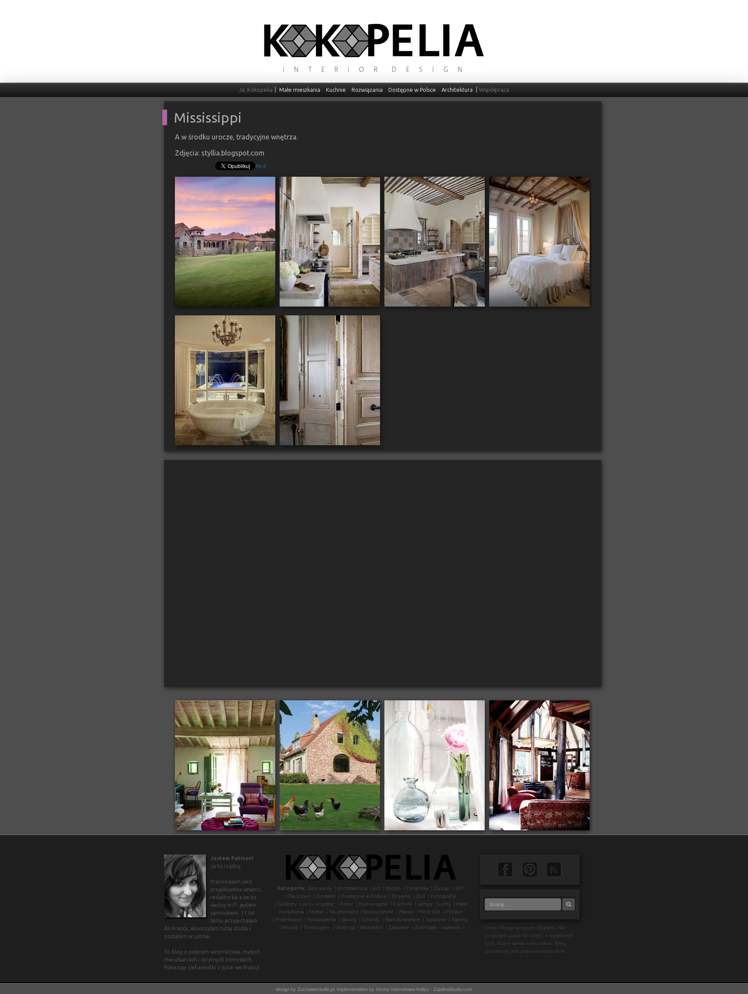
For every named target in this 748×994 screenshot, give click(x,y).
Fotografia (443, 896)
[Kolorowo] (225, 764)
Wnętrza (345, 927)
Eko (421, 896)
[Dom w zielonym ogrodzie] (434, 764)
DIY (459, 888)
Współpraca (494, 90)
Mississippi (208, 117)
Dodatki (325, 896)
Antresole (320, 888)
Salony (349, 919)
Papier (406, 911)
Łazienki (451, 927)
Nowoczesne (378, 911)
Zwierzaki (426, 927)
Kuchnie (336, 90)
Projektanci (288, 919)
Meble (316, 911)
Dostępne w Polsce (412, 90)
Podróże (429, 911)
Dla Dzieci (299, 896)
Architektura (457, 90)
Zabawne (398, 927)
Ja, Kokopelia (256, 90)
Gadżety (287, 904)
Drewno (401, 896)
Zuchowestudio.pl (315, 988)
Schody (371, 919)
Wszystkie (371, 927)
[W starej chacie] (539, 764)
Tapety (459, 919)
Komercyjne (373, 904)
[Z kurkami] (330, 764)
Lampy (425, 904)
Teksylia (289, 927)
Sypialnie (436, 919)
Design (442, 888)
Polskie (453, 911)
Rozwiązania (367, 90)
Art (376, 888)
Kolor (347, 904)
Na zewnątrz (343, 911)
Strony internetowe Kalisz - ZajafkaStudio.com (424, 988)
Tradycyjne (316, 927)
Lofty (444, 904)
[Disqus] (383, 577)
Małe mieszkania (299, 90)
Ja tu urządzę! (318, 904)
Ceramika (417, 888)
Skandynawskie (402, 919)
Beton (393, 888)
